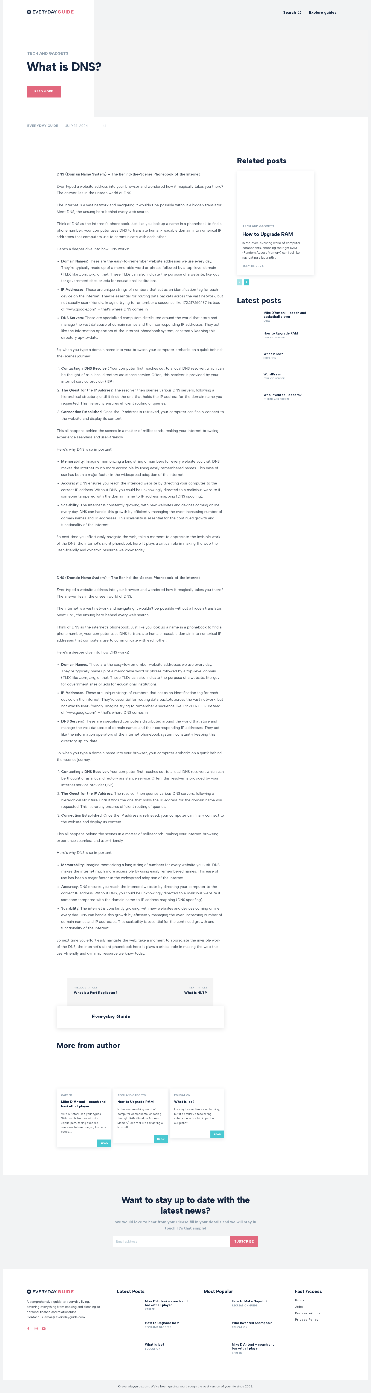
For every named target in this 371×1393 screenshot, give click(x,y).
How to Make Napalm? (250, 1301)
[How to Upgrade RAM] (140, 1072)
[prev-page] (239, 282)
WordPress (272, 374)
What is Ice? (184, 1102)
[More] (115, 160)
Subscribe (244, 1241)
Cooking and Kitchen (276, 399)
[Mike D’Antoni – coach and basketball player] (84, 1072)
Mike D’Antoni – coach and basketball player (83, 1104)
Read (104, 1143)
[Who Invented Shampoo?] (216, 1329)
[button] (292, 12)
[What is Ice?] (197, 1072)
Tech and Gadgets (47, 53)
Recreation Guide (244, 1305)
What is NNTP (195, 993)
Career (66, 1095)
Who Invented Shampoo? (252, 1323)
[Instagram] (36, 1328)
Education (182, 1095)
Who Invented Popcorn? (282, 395)
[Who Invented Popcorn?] (248, 401)
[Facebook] (28, 1328)
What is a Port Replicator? (95, 993)
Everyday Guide (42, 126)
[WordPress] (248, 380)
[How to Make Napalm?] (216, 1308)
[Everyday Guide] (75, 1017)
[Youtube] (44, 1328)
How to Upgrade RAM (135, 1102)
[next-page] (246, 282)
